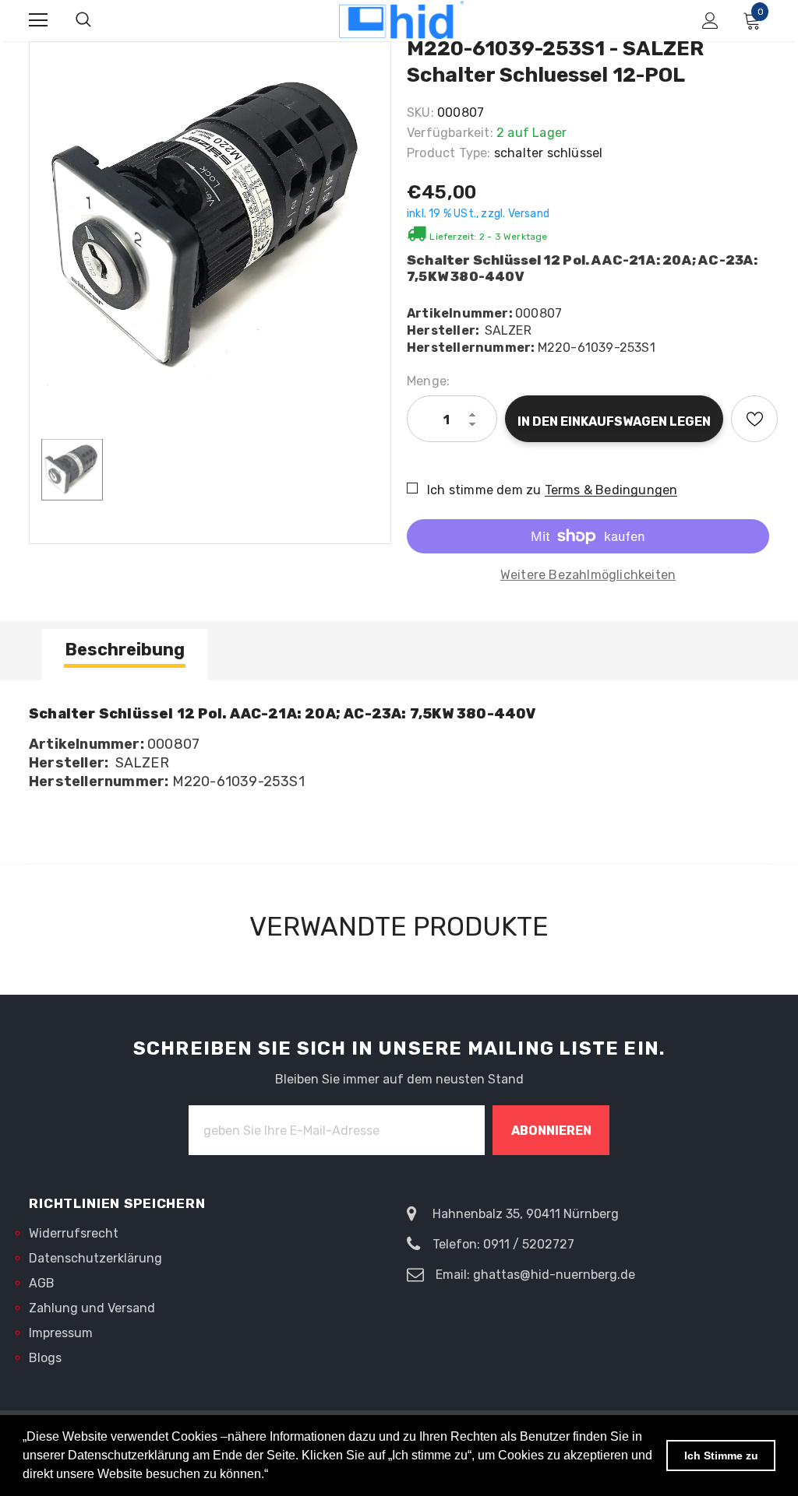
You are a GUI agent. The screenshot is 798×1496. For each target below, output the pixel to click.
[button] (273, 1475)
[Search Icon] (83, 20)
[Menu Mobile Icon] (38, 20)
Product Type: (449, 153)
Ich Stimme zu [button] (721, 1455)
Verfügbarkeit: (450, 132)
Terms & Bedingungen (611, 490)
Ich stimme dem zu (484, 490)
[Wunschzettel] (754, 418)
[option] (210, 225)
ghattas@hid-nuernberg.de (554, 1274)
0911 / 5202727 (528, 1244)
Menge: (428, 381)
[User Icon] (710, 20)
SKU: (420, 112)
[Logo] (401, 20)
